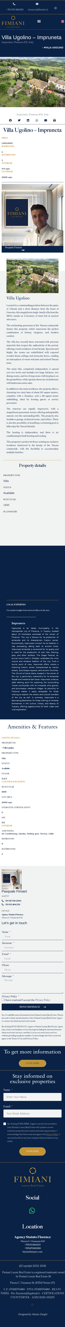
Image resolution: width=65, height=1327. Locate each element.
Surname (7, 943)
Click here (32, 1063)
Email (5, 954)
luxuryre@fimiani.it (38, 9)
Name (5, 932)
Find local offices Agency (21, 616)
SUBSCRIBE (32, 1151)
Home (38, 48)
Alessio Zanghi (39, 1314)
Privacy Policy (9, 996)
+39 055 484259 (15, 9)
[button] (39, 21)
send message (12, 251)
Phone (5, 965)
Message (7, 976)
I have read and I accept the (27, 1000)
